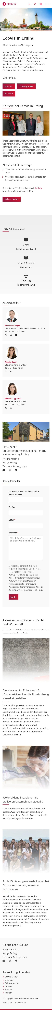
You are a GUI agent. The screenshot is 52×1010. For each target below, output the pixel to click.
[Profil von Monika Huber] (26, 352)
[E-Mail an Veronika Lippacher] (11, 408)
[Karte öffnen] (16, 470)
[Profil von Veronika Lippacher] (26, 389)
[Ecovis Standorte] (35, 4)
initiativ (38, 188)
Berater (8, 86)
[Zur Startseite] (9, 4)
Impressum (7, 1002)
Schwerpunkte (26, 86)
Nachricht (13, 532)
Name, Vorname (15, 494)
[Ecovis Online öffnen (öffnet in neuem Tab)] (30, 4)
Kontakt (8, 992)
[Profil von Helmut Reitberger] (26, 316)
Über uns (9, 980)
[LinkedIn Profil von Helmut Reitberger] (16, 335)
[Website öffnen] (11, 470)
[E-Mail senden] (5, 470)
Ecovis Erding (11, 976)
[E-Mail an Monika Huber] (11, 371)
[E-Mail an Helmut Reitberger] (12, 335)
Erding (42, 328)
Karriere (9, 93)
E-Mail (12, 520)
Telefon (12, 507)
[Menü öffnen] (47, 4)
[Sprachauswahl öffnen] (41, 4)
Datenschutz (20, 1002)
